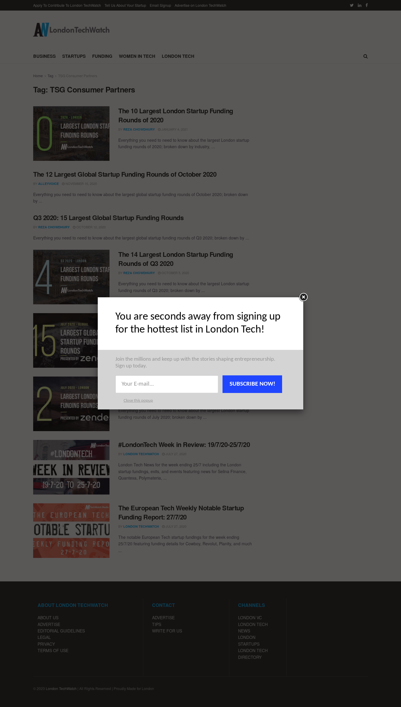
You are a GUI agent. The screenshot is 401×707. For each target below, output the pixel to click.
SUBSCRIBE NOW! (252, 384)
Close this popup (138, 401)
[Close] (303, 297)
